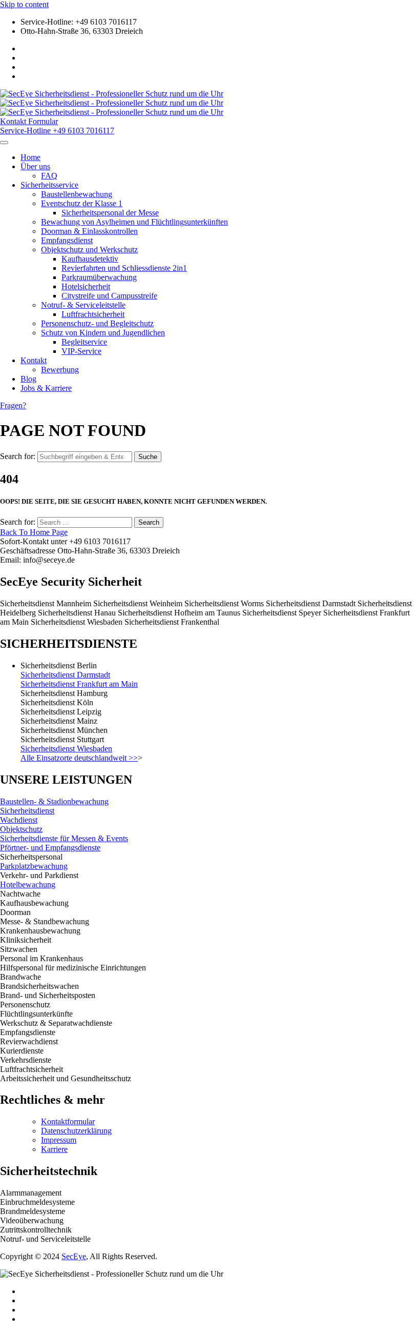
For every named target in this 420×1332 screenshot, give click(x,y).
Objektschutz (21, 829)
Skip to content (24, 4)
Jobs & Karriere (46, 388)
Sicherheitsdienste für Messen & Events (64, 838)
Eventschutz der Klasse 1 (81, 203)
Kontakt (33, 360)
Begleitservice (84, 341)
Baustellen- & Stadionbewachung (54, 801)
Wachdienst (18, 820)
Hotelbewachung (27, 884)
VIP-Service (81, 351)
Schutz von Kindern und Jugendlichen (103, 332)
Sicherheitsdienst (27, 810)
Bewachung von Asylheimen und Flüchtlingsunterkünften (134, 221)
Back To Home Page (34, 532)
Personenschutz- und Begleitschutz (97, 323)
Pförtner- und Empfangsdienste (50, 847)
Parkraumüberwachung (99, 277)
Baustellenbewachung (76, 194)
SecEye (73, 1256)
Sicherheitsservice (49, 185)
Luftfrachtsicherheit (92, 314)
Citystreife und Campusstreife (109, 295)
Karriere (54, 1149)
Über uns (35, 166)
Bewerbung (60, 369)
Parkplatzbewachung (34, 866)
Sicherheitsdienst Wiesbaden (66, 748)
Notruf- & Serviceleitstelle (83, 305)
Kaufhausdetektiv (89, 258)
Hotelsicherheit (85, 286)
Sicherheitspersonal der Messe (110, 212)
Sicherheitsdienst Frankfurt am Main (79, 684)
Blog (28, 378)
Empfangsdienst (67, 240)
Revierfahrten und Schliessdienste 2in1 (124, 268)
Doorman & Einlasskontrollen (89, 231)
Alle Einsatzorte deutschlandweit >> (79, 757)
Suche (147, 457)
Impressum (58, 1140)
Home (30, 157)
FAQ (49, 175)
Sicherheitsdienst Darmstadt (65, 674)
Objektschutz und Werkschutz (89, 249)
